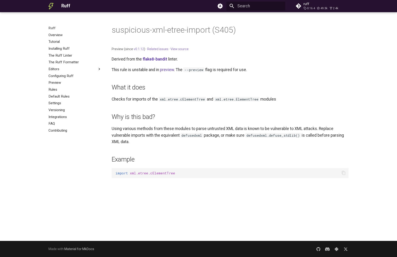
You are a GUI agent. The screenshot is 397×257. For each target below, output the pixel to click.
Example (123, 159)
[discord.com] (327, 249)
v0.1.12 (139, 49)
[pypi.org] (336, 249)
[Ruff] (50, 6)
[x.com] (346, 249)
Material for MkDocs (79, 249)
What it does (128, 87)
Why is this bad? (133, 117)
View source (179, 49)
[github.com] (318, 249)
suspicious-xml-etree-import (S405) (174, 30)
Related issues (157, 49)
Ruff (52, 28)
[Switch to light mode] (220, 6)
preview (167, 69)
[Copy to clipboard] (343, 173)
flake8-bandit (155, 59)
